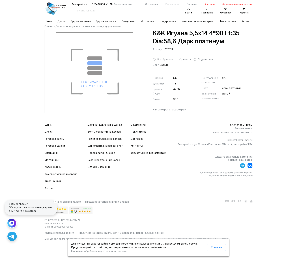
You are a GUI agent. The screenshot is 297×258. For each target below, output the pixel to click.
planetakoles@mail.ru (239, 140)
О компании (151, 4)
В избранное (165, 59)
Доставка (192, 4)
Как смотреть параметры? (169, 109)
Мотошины (147, 21)
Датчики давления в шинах (105, 124)
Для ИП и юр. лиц (99, 166)
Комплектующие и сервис (198, 21)
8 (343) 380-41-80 (102, 4)
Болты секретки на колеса (104, 131)
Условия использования (59, 232)
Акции (245, 21)
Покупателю (172, 4)
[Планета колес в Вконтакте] (250, 166)
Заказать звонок (123, 4)
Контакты (210, 4)
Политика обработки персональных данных (98, 251)
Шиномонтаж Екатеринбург (105, 145)
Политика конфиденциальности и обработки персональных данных (121, 232)
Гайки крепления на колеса (105, 138)
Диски (61, 21)
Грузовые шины (81, 21)
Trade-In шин (228, 21)
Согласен (216, 247)
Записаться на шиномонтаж (237, 4)
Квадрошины (168, 21)
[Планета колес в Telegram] (242, 166)
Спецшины (128, 21)
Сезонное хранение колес (104, 159)
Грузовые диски (106, 21)
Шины (48, 21)
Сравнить (185, 59)
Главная (49, 26)
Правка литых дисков (101, 152)
